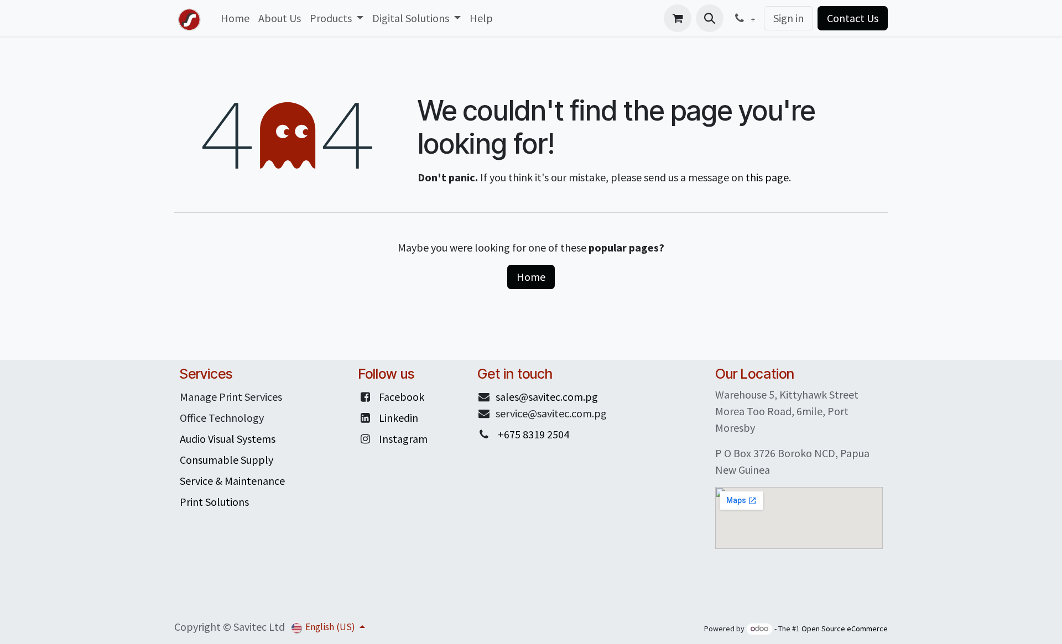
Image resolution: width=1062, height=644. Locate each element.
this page (767, 177)
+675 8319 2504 (533, 434)
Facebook (401, 397)
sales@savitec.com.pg (547, 397)
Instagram (403, 439)
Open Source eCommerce (844, 628)
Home (531, 277)
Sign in (788, 18)
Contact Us (852, 18)
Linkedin (398, 418)
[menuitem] (235, 18)
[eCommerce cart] (677, 18)
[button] (709, 18)
